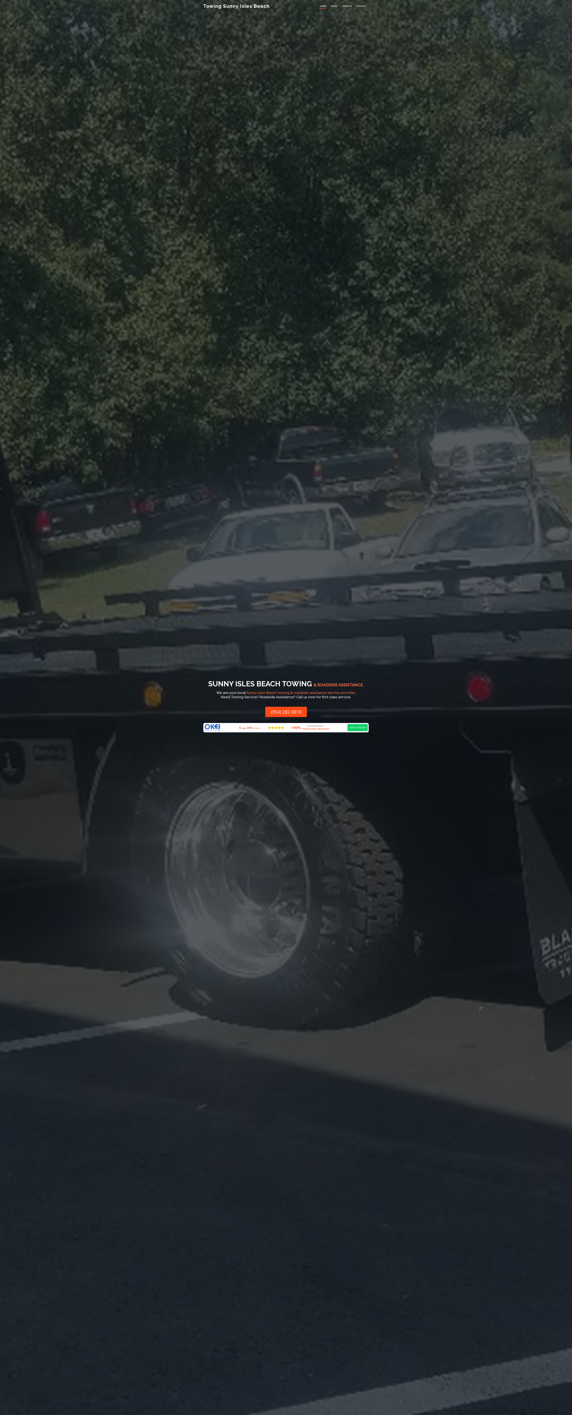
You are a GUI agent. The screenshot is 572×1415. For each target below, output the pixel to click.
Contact (361, 6)
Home (323, 6)
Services (347, 6)
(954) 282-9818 (286, 712)
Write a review (357, 727)
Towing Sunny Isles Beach (236, 6)
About (334, 6)
